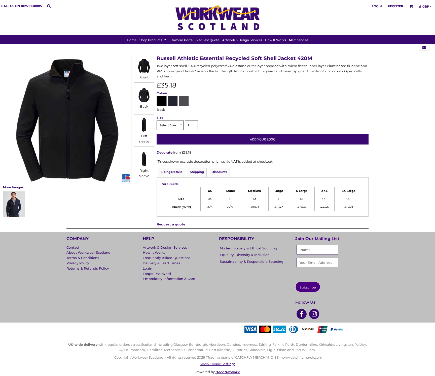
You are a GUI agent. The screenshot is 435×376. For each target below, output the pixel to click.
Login (377, 6)
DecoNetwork (227, 372)
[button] (49, 6)
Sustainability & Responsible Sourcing (251, 261)
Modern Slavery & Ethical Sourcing (248, 248)
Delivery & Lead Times (161, 263)
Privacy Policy (77, 263)
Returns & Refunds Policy (87, 268)
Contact (72, 247)
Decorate (164, 152)
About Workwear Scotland (88, 252)
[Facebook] (302, 314)
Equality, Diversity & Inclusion (245, 255)
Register (395, 6)
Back (144, 106)
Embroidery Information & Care (169, 279)
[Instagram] (314, 314)
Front (144, 77)
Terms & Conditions (82, 258)
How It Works (154, 252)
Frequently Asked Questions (167, 258)
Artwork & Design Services (165, 247)
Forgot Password (157, 274)
